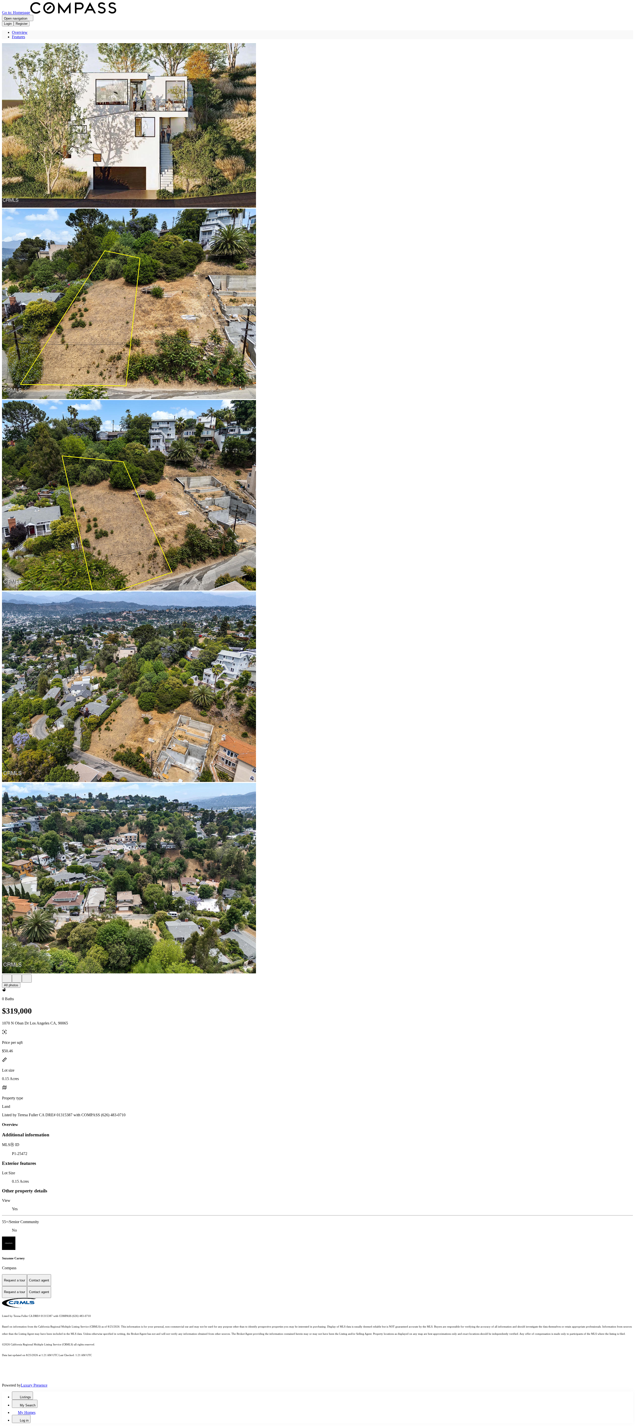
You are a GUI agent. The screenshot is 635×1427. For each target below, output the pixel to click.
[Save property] (17, 978)
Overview (20, 32)
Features (18, 37)
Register (22, 24)
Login (8, 24)
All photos (11, 985)
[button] (317, 126)
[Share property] (27, 978)
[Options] (7, 978)
